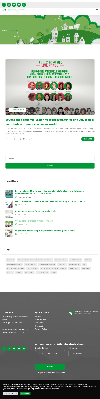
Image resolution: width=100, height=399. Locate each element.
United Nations (42, 272)
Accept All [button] (25, 393)
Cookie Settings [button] (11, 393)
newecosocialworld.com (13, 332)
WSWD (54, 272)
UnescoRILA (29, 272)
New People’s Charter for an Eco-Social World (35, 211)
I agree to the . (51, 373)
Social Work (74, 268)
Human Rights (30, 264)
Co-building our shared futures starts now (34, 221)
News (22, 110)
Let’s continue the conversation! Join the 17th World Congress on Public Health (50, 201)
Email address (41, 348)
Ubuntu (18, 272)
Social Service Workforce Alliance (53, 268)
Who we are (40, 319)
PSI (84, 264)
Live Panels (15, 110)
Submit (50, 367)
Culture (87, 260)
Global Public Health (14, 264)
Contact (39, 326)
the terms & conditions (56, 373)
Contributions (75, 260)
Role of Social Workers (15, 268)
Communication (60, 260)
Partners (62, 264)
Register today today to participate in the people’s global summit (45, 230)
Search (50, 166)
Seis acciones (32, 268)
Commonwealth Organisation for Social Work (34, 260)
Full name (73, 348)
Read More (88, 139)
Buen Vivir (10, 260)
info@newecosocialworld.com (15, 329)
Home (4, 30)
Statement (86, 268)
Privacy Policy (41, 329)
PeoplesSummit (74, 264)
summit (9, 272)
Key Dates (39, 322)
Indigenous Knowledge (47, 264)
